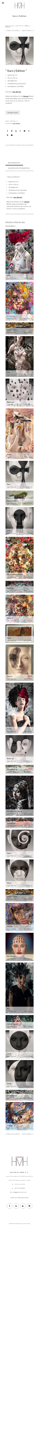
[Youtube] (22, 1206)
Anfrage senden (13, 112)
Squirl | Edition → (28, 30)
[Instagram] (29, 1206)
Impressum (14, 1197)
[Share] (8, 131)
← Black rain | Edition (13, 30)
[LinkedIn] (16, 1206)
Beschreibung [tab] (14, 163)
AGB (19, 1197)
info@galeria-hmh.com (19, 1192)
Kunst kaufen (10, 25)
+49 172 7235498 (19, 1188)
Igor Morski (20, 25)
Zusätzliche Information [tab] (19, 168)
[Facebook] (9, 1206)
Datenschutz (24, 1197)
